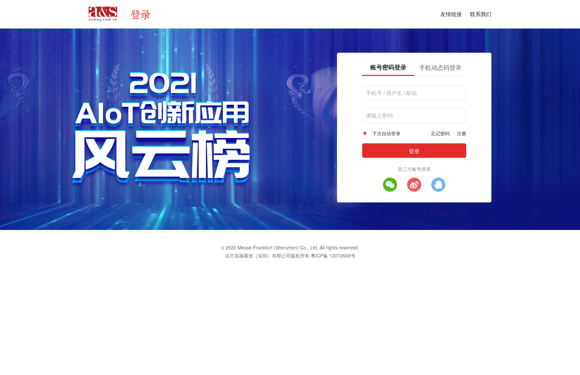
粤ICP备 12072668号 (333, 255)
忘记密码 (440, 133)
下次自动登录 (386, 133)
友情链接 (451, 14)
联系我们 (480, 14)
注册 (461, 133)
